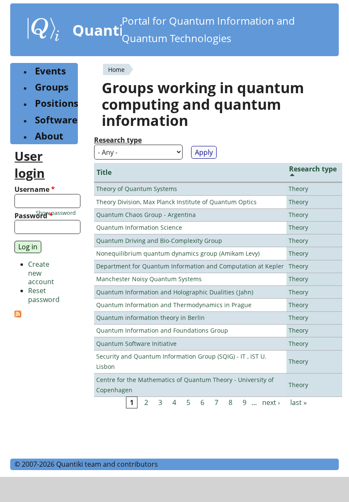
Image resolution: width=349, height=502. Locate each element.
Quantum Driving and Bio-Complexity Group (159, 241)
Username (34, 189)
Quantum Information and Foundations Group (162, 330)
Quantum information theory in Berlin (150, 318)
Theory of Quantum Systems (136, 189)
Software (56, 119)
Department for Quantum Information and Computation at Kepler (190, 266)
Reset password (44, 295)
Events (50, 70)
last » (298, 402)
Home (116, 70)
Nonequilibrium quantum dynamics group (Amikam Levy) (178, 253)
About (49, 136)
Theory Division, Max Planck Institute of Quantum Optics (176, 202)
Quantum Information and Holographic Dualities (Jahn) (174, 292)
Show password (56, 213)
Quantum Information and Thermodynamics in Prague (174, 305)
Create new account (41, 273)
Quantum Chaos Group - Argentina (146, 215)
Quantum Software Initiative (136, 343)
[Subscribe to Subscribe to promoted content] (17, 314)
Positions (56, 103)
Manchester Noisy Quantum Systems (149, 279)
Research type (118, 140)
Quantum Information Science (139, 227)
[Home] (43, 31)
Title (104, 172)
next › (271, 402)
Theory (298, 189)
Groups (52, 87)
